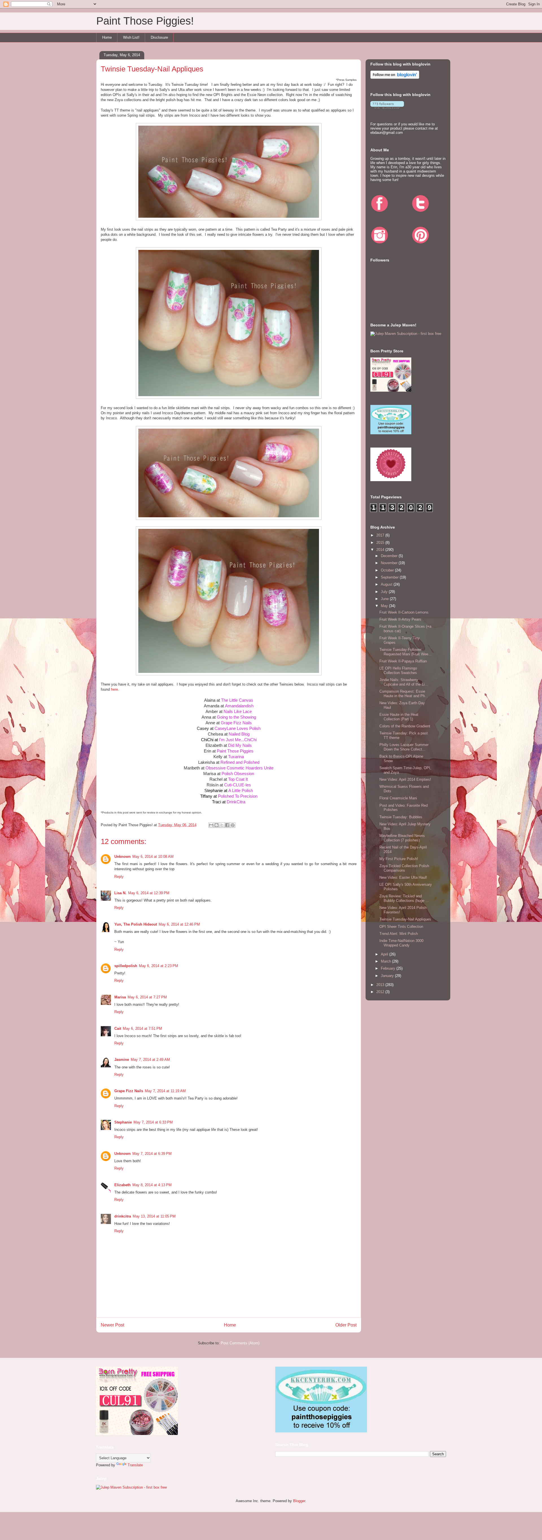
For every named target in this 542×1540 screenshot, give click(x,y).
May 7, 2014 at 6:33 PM (153, 1122)
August (387, 584)
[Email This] (211, 825)
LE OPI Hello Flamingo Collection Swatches (398, 670)
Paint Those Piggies (235, 751)
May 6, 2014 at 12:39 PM (148, 893)
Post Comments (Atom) (240, 1343)
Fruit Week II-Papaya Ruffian (403, 661)
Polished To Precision (237, 796)
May (385, 606)
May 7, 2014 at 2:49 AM (150, 1059)
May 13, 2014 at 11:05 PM (154, 1216)
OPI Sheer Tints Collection (401, 926)
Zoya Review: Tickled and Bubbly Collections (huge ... (404, 898)
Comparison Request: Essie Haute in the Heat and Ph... (403, 693)
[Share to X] (222, 825)
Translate (135, 1465)
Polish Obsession (238, 773)
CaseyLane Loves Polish (238, 728)
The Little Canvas (237, 700)
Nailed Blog (239, 734)
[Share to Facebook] (227, 825)
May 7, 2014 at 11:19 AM (165, 1091)
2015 (380, 542)
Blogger (299, 1501)
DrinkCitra (236, 801)
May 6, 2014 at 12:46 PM (179, 924)
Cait (117, 1028)
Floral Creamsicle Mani (398, 798)
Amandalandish (239, 705)
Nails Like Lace (238, 711)
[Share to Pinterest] (232, 825)
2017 (380, 535)
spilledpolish (125, 966)
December (390, 556)
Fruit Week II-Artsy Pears (400, 619)
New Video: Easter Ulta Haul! (403, 877)
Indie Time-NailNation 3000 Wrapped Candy (401, 943)
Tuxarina (236, 756)
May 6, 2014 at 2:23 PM (158, 966)
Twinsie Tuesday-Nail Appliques (405, 919)
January (388, 976)
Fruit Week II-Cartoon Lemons (404, 612)
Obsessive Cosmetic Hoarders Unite (240, 767)
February (388, 968)
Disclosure (159, 37)
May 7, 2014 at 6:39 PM (152, 1153)
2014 (380, 549)
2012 (380, 992)
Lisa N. (120, 893)
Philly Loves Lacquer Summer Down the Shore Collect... (404, 747)
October (388, 570)
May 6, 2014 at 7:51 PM (142, 1028)
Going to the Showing (236, 717)
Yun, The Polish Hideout (135, 924)
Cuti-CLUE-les (237, 784)
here (114, 689)
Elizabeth (122, 1185)
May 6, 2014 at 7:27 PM (147, 997)
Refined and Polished (239, 762)
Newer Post (112, 1325)
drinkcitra (122, 1216)
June (385, 599)
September (390, 577)
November (390, 563)
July (385, 592)
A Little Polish (240, 790)
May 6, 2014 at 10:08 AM (153, 856)
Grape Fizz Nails (236, 722)
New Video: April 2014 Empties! (405, 779)
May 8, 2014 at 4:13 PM (152, 1185)
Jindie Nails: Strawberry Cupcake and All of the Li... (403, 682)
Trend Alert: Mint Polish (398, 934)
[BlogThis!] (216, 825)
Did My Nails (240, 745)
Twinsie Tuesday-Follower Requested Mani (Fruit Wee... (405, 651)
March (386, 961)
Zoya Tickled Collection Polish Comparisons (404, 868)
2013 (380, 985)
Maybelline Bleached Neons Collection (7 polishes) (402, 838)
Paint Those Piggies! (145, 21)
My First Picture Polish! (398, 859)
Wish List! (131, 37)
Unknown (122, 856)
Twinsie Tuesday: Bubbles (400, 817)
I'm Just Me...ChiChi (238, 739)
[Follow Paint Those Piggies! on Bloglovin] (394, 77)
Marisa (120, 997)
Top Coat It (238, 779)
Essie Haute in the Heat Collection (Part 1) (398, 716)
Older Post (346, 1325)
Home (107, 37)
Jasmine (121, 1059)
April (385, 954)
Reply (119, 876)
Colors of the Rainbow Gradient (404, 726)
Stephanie (123, 1122)
